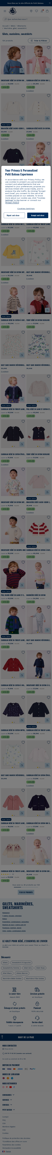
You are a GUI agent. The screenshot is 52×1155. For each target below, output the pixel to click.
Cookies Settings (26, 208)
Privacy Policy (12, 202)
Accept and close (37, 215)
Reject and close (13, 215)
